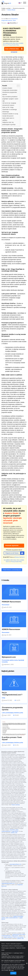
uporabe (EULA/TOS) (17, 934)
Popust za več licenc (12, 553)
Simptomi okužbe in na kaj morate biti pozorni (10, 115)
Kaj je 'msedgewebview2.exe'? (12, 694)
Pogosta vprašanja (16, 804)
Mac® (22, 557)
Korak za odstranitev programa (13, 943)
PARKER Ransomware (11, 602)
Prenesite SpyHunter (12, 545)
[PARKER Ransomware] (14, 592)
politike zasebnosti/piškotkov (12, 917)
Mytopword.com (9, 657)
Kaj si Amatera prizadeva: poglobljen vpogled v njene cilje (10, 99)
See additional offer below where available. (13, 43)
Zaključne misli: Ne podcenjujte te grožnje (8, 123)
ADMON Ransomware (11, 629)
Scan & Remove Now (12, 49)
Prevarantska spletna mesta (10, 660)
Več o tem (11, 970)
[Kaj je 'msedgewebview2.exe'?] (14, 682)
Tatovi (14, 20)
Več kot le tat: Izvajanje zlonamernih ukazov (9, 104)
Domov (3, 943)
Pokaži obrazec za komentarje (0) (12, 569)
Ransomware (5, 604)
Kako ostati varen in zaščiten (8, 119)
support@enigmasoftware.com (8, 883)
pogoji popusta (15, 831)
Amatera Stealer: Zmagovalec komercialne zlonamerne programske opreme (9, 91)
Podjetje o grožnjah (6, 8)
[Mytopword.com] (14, 647)
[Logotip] (6, 3)
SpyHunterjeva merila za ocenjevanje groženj (12, 945)
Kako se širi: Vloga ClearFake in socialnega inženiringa (9, 109)
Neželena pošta (18, 712)
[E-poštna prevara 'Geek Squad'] (14, 727)
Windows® (17, 557)
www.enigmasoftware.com (15, 864)
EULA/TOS (12, 829)
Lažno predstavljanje (8, 712)
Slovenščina (21, 3)
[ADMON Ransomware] (14, 619)
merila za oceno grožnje (18, 937)
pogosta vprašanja (8, 937)
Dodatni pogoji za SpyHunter (8, 948)
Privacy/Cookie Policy (13, 45)
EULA (4, 45)
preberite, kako (14, 832)
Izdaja (3, 697)
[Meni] (25, 2)
